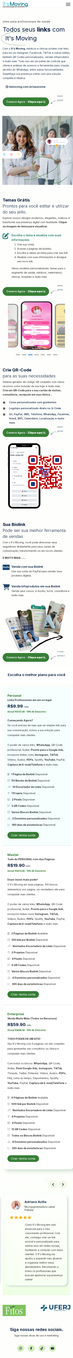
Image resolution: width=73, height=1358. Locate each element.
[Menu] (68, 4)
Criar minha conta (23, 835)
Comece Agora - (24, 101)
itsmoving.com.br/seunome (27, 86)
